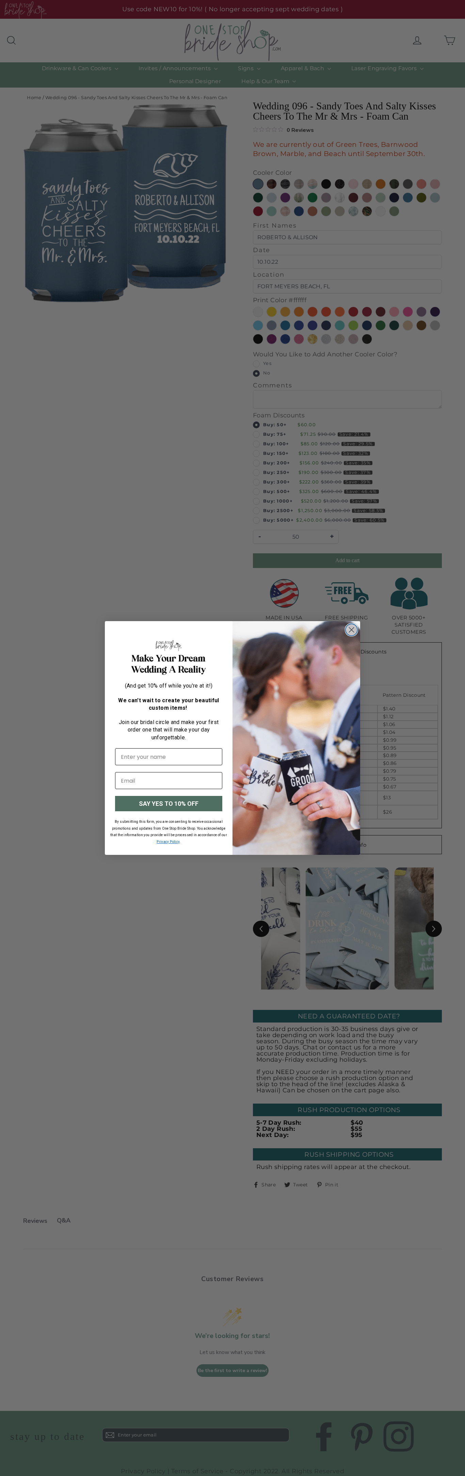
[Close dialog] (351, 630)
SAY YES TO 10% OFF (168, 803)
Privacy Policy (168, 842)
